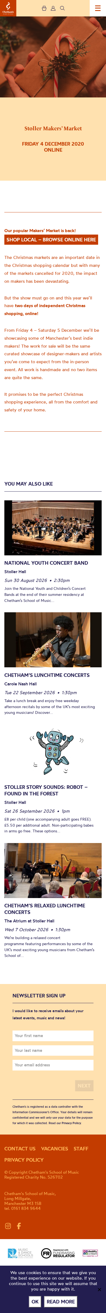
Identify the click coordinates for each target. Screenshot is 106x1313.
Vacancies (54, 1148)
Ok (35, 1301)
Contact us (20, 1148)
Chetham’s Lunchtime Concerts (47, 675)
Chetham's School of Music (8, 8)
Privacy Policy (71, 1123)
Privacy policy (24, 1160)
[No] (99, 1289)
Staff (81, 1148)
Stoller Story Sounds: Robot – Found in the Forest (46, 790)
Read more (61, 1301)
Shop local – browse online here (51, 239)
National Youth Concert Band (46, 563)
